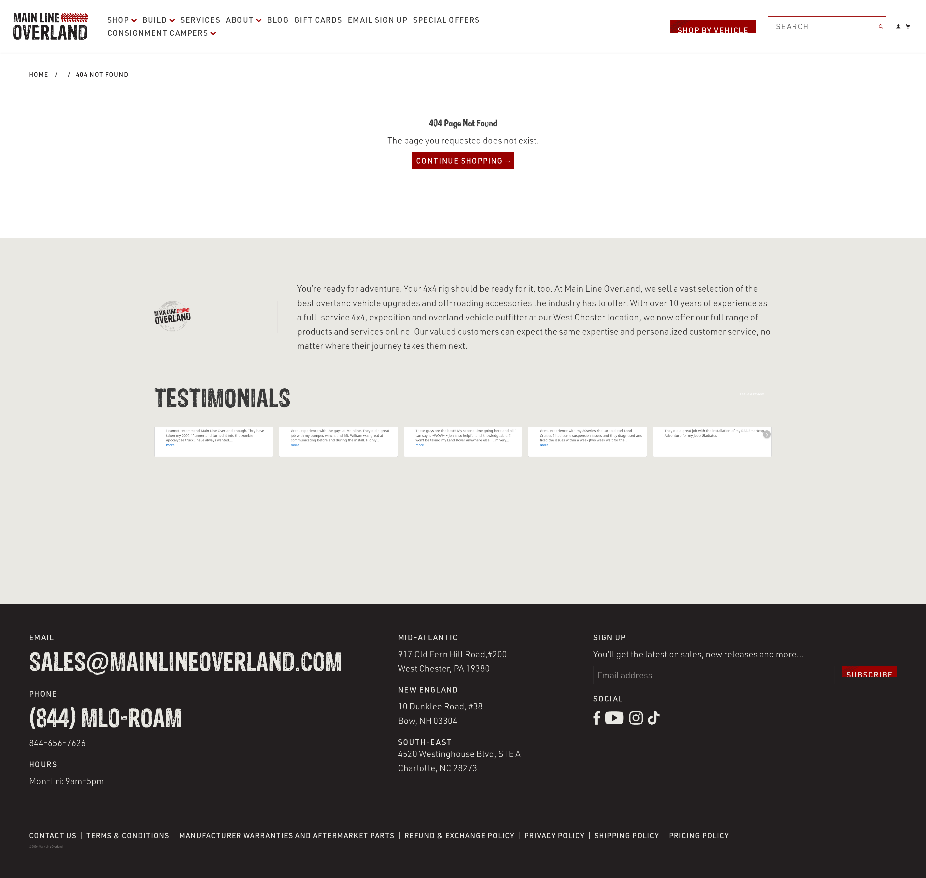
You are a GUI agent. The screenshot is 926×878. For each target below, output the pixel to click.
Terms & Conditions (127, 835)
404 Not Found (102, 74)
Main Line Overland (51, 846)
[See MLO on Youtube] (614, 723)
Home (38, 74)
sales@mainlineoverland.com (185, 663)
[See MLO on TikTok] (654, 723)
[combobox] (827, 26)
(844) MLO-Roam (105, 719)
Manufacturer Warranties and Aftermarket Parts (287, 835)
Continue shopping (459, 160)
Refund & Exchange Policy (459, 835)
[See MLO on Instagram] (636, 723)
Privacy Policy (554, 835)
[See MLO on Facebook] (596, 723)
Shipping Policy (626, 835)
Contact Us (52, 835)
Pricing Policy (699, 835)
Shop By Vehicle (713, 29)
